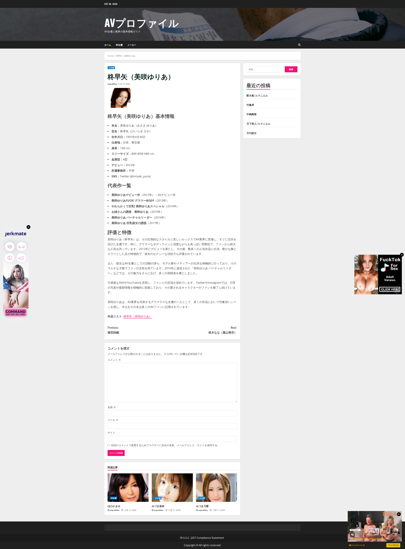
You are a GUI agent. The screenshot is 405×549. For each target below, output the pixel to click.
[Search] (299, 45)
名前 (112, 407)
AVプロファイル (141, 22)
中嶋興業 (251, 114)
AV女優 (119, 44)
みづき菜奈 (158, 506)
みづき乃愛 (202, 506)
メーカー (131, 44)
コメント (114, 360)
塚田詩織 (113, 329)
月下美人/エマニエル (258, 123)
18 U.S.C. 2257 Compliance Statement (202, 538)
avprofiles (112, 84)
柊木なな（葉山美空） (223, 329)
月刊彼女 (251, 133)
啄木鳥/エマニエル (257, 95)
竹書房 (250, 105)
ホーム (107, 44)
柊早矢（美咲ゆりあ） (137, 316)
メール (113, 420)
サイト (111, 432)
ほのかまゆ (114, 506)
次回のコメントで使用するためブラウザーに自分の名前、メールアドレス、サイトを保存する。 (165, 445)
